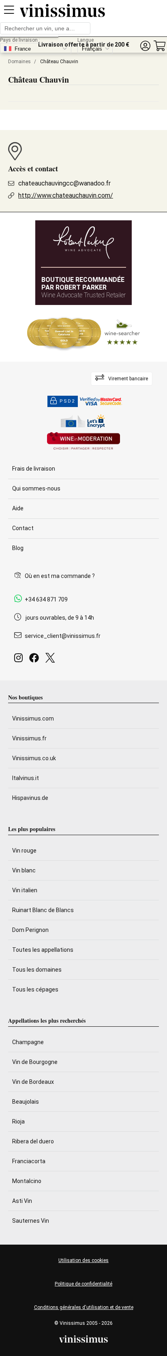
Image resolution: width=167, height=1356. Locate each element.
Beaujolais (25, 1101)
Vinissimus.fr (29, 738)
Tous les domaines (37, 969)
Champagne (28, 1042)
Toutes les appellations (42, 950)
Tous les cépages (35, 989)
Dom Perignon (30, 930)
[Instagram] (20, 660)
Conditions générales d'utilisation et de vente (83, 1307)
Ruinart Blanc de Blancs (43, 910)
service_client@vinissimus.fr (63, 636)
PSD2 (67, 401)
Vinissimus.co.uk (34, 758)
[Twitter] (51, 660)
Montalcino (26, 1181)
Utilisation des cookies (83, 1260)
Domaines (19, 61)
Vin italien (24, 890)
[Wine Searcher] (83, 333)
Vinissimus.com (33, 718)
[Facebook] (35, 660)
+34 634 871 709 (46, 599)
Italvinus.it (25, 778)
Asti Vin (22, 1201)
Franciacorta (28, 1161)
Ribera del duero (33, 1141)
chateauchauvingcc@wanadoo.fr (64, 183)
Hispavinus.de (30, 798)
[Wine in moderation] (83, 441)
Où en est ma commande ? (60, 576)
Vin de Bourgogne (35, 1062)
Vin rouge (24, 850)
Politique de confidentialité (83, 1284)
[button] (145, 46)
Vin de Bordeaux (33, 1082)
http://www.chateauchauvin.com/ (65, 195)
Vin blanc (24, 870)
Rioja (18, 1121)
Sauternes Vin (30, 1220)
